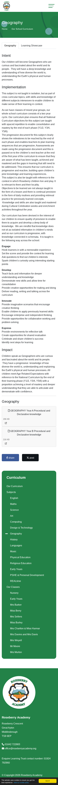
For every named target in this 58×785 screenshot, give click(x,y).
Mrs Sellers (16, 616)
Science (14, 510)
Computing (16, 522)
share (11, 458)
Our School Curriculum (22, 29)
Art (11, 516)
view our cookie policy (21, 782)
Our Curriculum (15, 486)
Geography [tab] (10, 45)
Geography (16, 533)
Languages (16, 545)
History (14, 539)
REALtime (15, 581)
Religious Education (21, 563)
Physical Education (20, 557)
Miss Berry (15, 610)
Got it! (48, 781)
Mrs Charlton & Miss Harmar (25, 628)
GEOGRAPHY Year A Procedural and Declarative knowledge (30, 412)
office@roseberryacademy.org (20, 748)
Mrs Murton (16, 652)
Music (13, 551)
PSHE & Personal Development (27, 575)
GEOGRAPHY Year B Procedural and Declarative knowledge (30, 433)
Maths (13, 504)
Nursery (14, 593)
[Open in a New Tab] (6, 423)
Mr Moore (15, 646)
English (14, 498)
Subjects (11, 492)
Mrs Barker (16, 604)
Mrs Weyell (16, 640)
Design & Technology (21, 527)
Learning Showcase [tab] (31, 45)
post (31, 458)
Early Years (16, 569)
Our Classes (13, 587)
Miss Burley (16, 622)
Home (4, 29)
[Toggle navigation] (51, 6)
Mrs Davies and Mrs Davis (24, 634)
